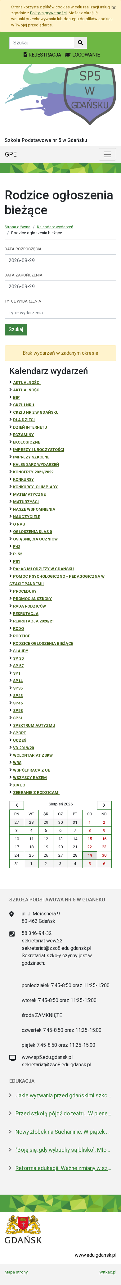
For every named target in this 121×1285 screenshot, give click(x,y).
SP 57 (18, 665)
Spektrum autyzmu (34, 725)
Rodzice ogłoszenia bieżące (43, 643)
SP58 (18, 710)
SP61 (18, 718)
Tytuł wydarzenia (23, 301)
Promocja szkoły (32, 598)
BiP (16, 397)
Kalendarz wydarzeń (55, 227)
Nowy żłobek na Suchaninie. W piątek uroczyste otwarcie (64, 1132)
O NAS (19, 524)
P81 (16, 561)
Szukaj (16, 329)
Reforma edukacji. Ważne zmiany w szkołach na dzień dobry (64, 1168)
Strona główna (17, 227)
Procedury (25, 591)
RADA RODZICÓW (29, 606)
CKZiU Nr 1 (23, 405)
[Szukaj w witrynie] (80, 43)
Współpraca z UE (31, 770)
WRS (17, 762)
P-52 (17, 554)
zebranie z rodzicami (36, 792)
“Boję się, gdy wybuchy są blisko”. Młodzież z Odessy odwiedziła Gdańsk (64, 1150)
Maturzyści (26, 501)
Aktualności (27, 382)
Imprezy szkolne (31, 457)
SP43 (18, 695)
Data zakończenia (24, 275)
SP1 (16, 673)
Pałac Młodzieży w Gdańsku (43, 569)
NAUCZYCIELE (26, 516)
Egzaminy (23, 434)
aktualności (27, 390)
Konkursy (23, 479)
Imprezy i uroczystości (38, 449)
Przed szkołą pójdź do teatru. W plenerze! (64, 1113)
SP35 (18, 688)
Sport (19, 733)
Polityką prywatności (48, 13)
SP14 (18, 680)
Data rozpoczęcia (23, 249)
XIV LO (19, 785)
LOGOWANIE (85, 55)
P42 (16, 546)
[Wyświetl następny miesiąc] (104, 805)
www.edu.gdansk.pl (95, 1255)
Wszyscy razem (30, 777)
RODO (18, 628)
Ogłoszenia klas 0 (32, 531)
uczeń (19, 740)
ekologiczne (26, 442)
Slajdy (20, 651)
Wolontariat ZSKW (33, 755)
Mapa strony (16, 1271)
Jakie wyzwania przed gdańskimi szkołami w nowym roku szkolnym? (64, 1095)
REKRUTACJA (25, 613)
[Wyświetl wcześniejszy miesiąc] (16, 805)
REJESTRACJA (44, 55)
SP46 (18, 703)
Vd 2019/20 (23, 747)
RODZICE (21, 636)
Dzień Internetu (30, 427)
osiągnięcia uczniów (35, 539)
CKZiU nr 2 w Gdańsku (36, 412)
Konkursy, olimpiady (35, 487)
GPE (11, 154)
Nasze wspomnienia (34, 509)
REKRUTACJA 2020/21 (33, 621)
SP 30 (18, 658)
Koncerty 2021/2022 (33, 472)
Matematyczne (29, 494)
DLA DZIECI (24, 419)
